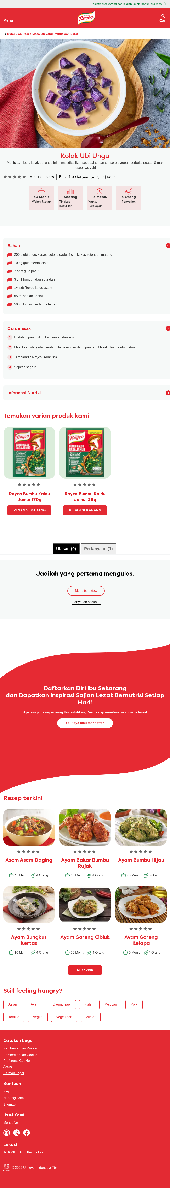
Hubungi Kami (13, 1098)
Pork (134, 1004)
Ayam (35, 1004)
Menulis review (86, 590)
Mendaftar (10, 1122)
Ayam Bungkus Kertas (29, 940)
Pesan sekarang (29, 510)
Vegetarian (64, 1017)
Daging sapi (62, 1004)
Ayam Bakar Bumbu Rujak (85, 863)
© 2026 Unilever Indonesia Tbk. (35, 1167)
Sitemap (9, 1104)
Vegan (37, 1017)
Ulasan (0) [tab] (66, 548)
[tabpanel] (85, 591)
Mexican (110, 1004)
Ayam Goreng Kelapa (141, 940)
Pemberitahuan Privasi (20, 1048)
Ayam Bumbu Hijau (141, 860)
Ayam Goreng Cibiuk (85, 937)
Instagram (6, 1132)
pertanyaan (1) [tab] (98, 548)
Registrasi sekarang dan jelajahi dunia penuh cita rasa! (127, 3)
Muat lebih (85, 970)
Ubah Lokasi (35, 1152)
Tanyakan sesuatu (86, 602)
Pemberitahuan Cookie (20, 1055)
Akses (7, 1066)
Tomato (13, 1017)
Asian (12, 1004)
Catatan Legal (13, 1073)
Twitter (16, 1132)
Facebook (26, 1132)
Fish (87, 1004)
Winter (90, 1017)
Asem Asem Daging (28, 860)
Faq (6, 1091)
